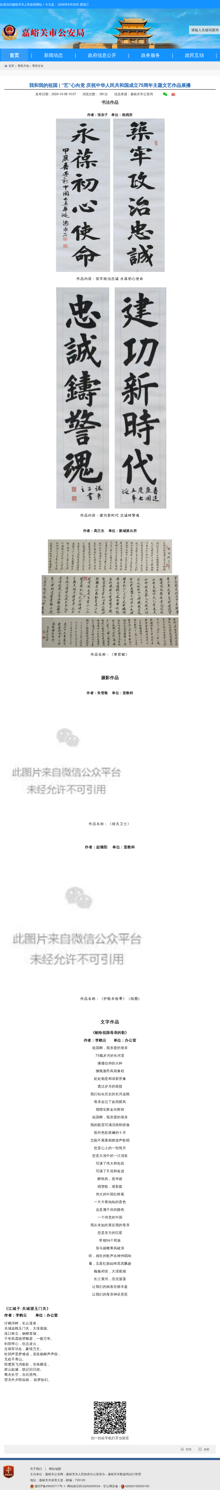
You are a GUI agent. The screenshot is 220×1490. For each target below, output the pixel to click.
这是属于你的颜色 (110, 1209)
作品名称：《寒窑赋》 (110, 654)
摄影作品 (110, 677)
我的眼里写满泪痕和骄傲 (110, 1124)
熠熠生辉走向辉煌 (110, 1109)
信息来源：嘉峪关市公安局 (133, 94)
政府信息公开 (102, 55)
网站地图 (55, 1468)
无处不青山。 (15, 1358)
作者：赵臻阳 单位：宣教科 (110, 846)
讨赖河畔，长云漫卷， (22, 1323)
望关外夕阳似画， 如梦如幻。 (28, 1379)
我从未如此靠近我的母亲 (110, 1224)
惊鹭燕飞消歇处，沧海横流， (27, 1364)
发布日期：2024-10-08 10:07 (55, 94)
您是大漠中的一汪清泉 (110, 1155)
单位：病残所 (122, 114)
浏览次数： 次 (95, 94)
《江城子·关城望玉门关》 (27, 1308)
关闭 (206, 1449)
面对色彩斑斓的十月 (110, 1132)
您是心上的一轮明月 (110, 1147)
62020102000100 (137, 1486)
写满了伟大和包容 (110, 1163)
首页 (14, 55)
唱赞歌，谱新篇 (110, 1186)
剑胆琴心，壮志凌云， (22, 1343)
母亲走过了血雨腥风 (110, 1101)
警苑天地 (25, 66)
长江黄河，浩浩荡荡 (110, 1278)
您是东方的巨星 (110, 1232)
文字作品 (110, 1021)
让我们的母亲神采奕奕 (110, 1294)
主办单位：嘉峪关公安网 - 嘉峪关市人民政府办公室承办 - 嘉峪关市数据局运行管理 (85, 1474)
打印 (188, 1449)
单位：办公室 (46, 1315)
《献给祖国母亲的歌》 (110, 1032)
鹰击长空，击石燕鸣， (22, 1374)
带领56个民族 (110, 1240)
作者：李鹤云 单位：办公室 (110, 1040)
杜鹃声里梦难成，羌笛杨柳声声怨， (32, 1353)
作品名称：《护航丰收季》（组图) (110, 998)
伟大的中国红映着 (110, 1194)
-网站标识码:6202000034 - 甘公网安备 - (92, 1486)
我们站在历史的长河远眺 (110, 1093)
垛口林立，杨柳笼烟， (22, 1333)
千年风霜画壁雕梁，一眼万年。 (29, 1338)
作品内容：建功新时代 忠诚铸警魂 (110, 515)
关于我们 (36, 1468)
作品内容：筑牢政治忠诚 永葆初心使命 (110, 278)
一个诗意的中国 (110, 1217)
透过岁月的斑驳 (110, 1086)
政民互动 (194, 55)
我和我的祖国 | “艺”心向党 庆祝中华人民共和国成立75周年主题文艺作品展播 (110, 85)
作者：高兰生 (95, 530)
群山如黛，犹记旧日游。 (23, 1369)
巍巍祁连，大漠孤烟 (110, 1271)
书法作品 (110, 102)
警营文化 (37, 66)
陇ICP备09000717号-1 (50, 1486)
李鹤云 (22, 1315)
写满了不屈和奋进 (110, 1170)
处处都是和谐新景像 (110, 1078)
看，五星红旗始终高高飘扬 (110, 1263)
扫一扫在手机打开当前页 (110, 1437)
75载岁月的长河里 (109, 1055)
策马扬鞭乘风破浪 (110, 1247)
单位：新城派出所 (122, 530)
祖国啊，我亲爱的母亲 (110, 1047)
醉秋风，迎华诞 (110, 1178)
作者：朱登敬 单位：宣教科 (110, 692)
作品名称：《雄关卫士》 (110, 823)
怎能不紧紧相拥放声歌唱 (110, 1140)
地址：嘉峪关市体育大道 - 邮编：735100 (57, 1480)
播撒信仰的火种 (110, 1063)
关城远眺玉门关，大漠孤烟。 (27, 1328)
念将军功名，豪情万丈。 (23, 1348)
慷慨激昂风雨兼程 (110, 1070)
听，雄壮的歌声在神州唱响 (110, 1255)
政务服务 (150, 55)
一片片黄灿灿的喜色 (110, 1201)
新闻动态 (53, 55)
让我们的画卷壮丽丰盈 (110, 1286)
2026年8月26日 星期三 (73, 4)
